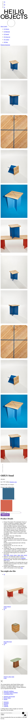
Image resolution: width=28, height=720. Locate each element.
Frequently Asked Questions (11, 692)
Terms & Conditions (9, 691)
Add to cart (5, 514)
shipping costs (13, 482)
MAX (25, 555)
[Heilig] (14, 18)
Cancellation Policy (8, 694)
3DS (5, 555)
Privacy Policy (7, 698)
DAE (11, 555)
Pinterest (6, 704)
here (22, 568)
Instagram (6, 702)
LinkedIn (6, 706)
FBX (22, 555)
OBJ (19, 555)
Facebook (6, 703)
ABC (8, 555)
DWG (15, 555)
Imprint (5, 699)
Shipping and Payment (9, 696)
